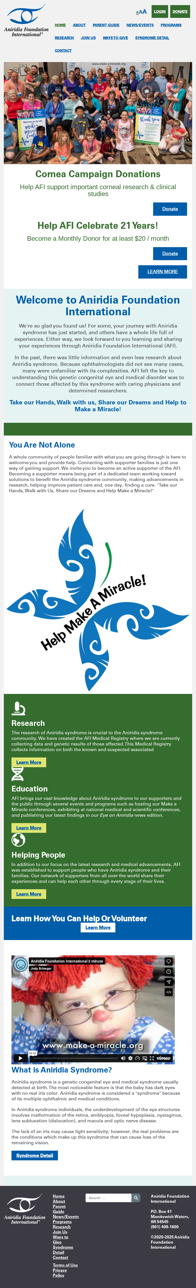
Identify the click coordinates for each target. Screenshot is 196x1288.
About (79, 25)
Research (64, 37)
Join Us (88, 37)
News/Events (140, 25)
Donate (180, 11)
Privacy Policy (60, 1273)
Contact (63, 50)
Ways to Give (115, 37)
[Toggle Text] (141, 12)
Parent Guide (106, 25)
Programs (171, 25)
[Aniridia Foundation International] (26, 19)
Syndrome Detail (152, 37)
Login (160, 11)
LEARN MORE (163, 271)
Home (60, 25)
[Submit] (135, 1198)
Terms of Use (65, 1265)
